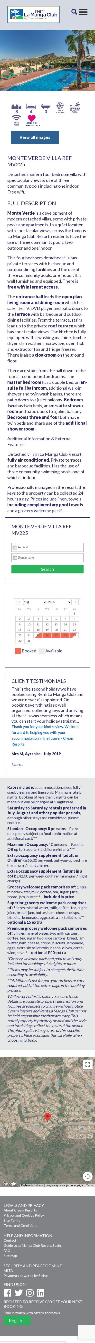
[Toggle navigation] (83, 12)
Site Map (10, 1256)
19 (47, 629)
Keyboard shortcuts (32, 1185)
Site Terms (12, 1220)
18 (38, 629)
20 (56, 629)
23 (19, 635)
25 (38, 635)
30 (19, 640)
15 (74, 624)
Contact (10, 1240)
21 (65, 629)
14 (65, 624)
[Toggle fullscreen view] (88, 1064)
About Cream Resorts (20, 1210)
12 (47, 624)
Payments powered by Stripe (26, 1275)
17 (28, 629)
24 (28, 635)
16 (19, 629)
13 (56, 624)
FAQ (7, 1250)
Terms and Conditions (20, 1225)
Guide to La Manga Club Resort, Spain (32, 1245)
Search (47, 569)
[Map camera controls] (88, 1176)
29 (74, 635)
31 (28, 640)
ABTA (8, 1270)
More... (17, 764)
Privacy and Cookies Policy (24, 1215)
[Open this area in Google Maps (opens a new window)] (9, 1184)
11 (38, 624)
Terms (90, 1185)
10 (28, 624)
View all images (34, 137)
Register (17, 1320)
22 (74, 629)
